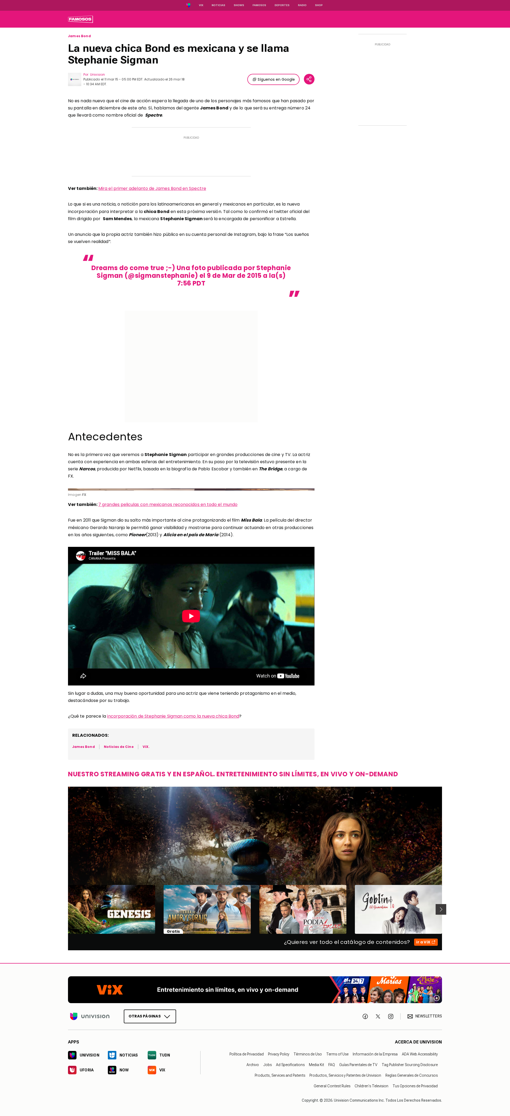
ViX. (146, 746)
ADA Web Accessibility (420, 1054)
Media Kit (316, 1065)
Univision (97, 74)
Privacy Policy (278, 1054)
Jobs (267, 1065)
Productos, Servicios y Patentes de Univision (345, 1075)
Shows (239, 5)
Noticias (218, 5)
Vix (201, 5)
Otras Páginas (145, 1016)
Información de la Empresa (375, 1054)
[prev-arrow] (65, 909)
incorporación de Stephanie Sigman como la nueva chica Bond (173, 716)
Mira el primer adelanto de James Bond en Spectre (152, 188)
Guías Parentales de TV (358, 1065)
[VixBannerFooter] (255, 989)
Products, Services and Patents (280, 1075)
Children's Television (371, 1086)
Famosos (259, 5)
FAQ (331, 1065)
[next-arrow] (441, 909)
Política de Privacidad (247, 1054)
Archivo (252, 1065)
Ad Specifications (290, 1065)
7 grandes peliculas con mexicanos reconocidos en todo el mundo (167, 504)
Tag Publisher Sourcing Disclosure (410, 1065)
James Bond (79, 36)
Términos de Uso (308, 1054)
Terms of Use (337, 1054)
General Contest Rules (332, 1086)
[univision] (80, 19)
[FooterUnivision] (89, 1016)
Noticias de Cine (119, 746)
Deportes (282, 5)
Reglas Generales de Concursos (411, 1075)
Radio (302, 5)
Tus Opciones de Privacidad (415, 1086)
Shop (319, 5)
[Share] (309, 79)
